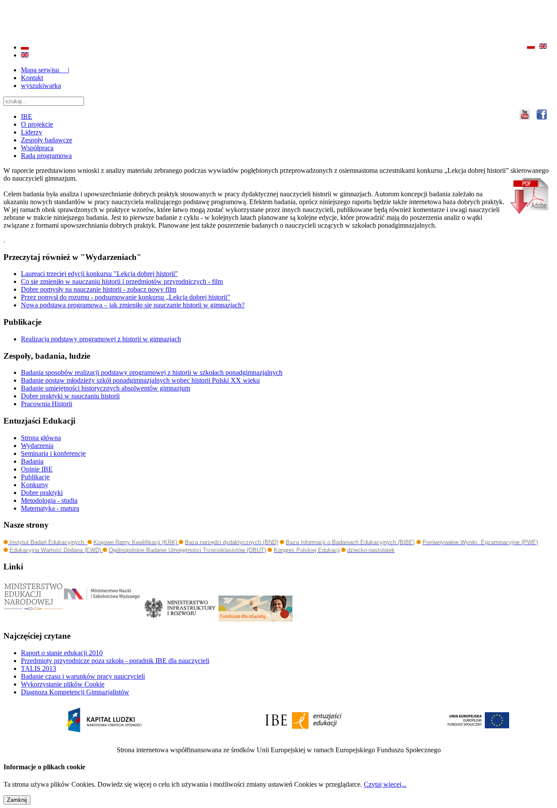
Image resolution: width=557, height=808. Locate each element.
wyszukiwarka (41, 85)
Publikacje (35, 477)
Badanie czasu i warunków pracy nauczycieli (83, 676)
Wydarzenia (37, 445)
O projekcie (37, 124)
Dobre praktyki (42, 492)
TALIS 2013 (38, 668)
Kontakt (32, 77)
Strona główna (41, 437)
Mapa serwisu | (45, 70)
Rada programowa (46, 155)
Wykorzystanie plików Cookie (62, 684)
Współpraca (37, 148)
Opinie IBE (37, 469)
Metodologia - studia (49, 500)
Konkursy (34, 484)
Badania (32, 461)
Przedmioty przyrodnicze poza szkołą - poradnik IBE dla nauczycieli (115, 660)
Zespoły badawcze (46, 140)
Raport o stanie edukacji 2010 (62, 652)
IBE (26, 116)
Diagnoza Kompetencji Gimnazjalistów (75, 692)
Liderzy (31, 132)
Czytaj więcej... (385, 784)
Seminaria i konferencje (53, 453)
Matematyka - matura (50, 508)
